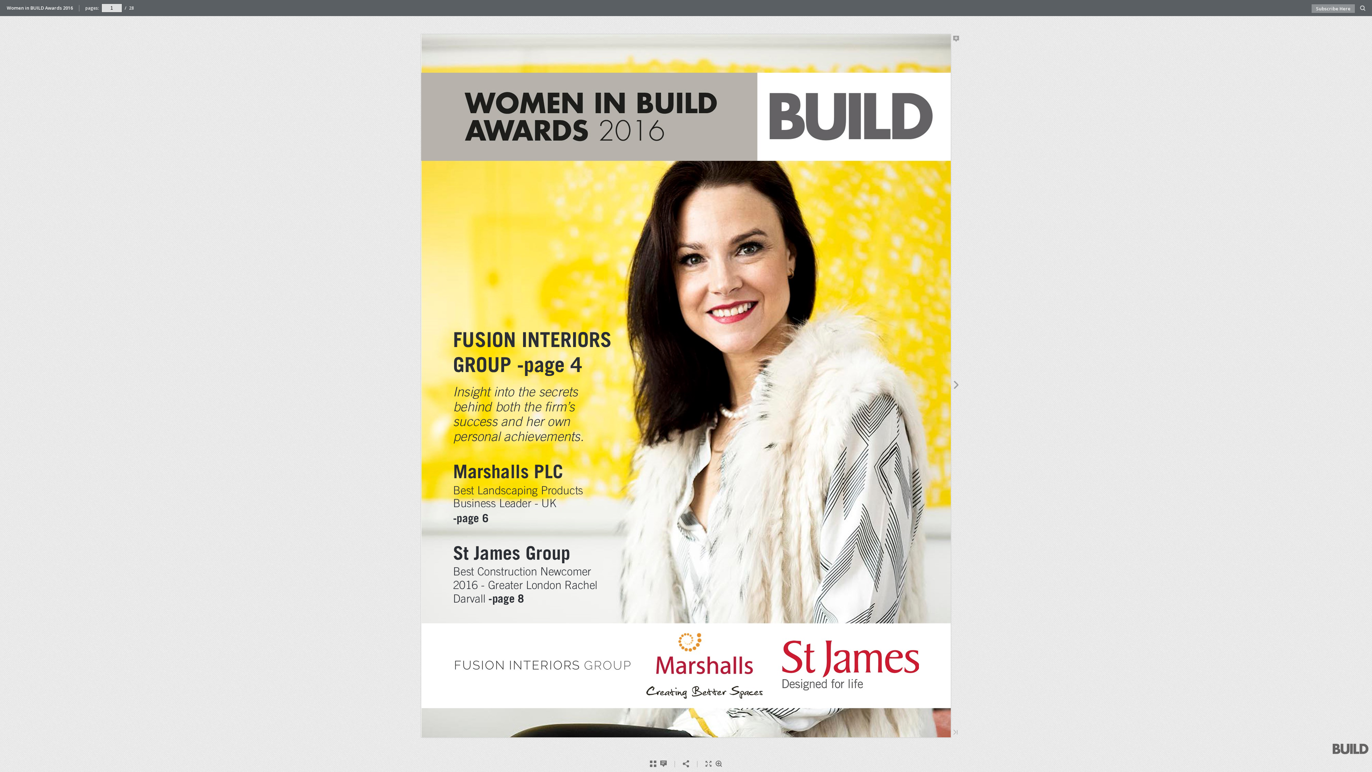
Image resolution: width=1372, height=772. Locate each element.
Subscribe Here (1333, 8)
